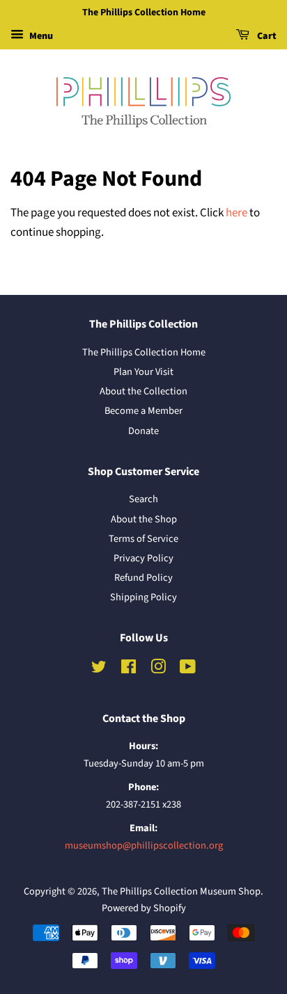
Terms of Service (143, 538)
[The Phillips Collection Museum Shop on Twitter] (99, 669)
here (236, 213)
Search (143, 499)
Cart (266, 36)
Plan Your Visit (143, 371)
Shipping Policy (143, 597)
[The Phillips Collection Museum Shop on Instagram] (158, 669)
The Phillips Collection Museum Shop (181, 891)
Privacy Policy (143, 558)
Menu (40, 36)
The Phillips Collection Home (143, 352)
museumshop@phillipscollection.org (144, 845)
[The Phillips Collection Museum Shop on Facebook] (129, 669)
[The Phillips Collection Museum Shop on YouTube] (188, 669)
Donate (143, 431)
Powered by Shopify (144, 908)
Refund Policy (143, 577)
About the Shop (144, 519)
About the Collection (143, 391)
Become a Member (143, 410)
